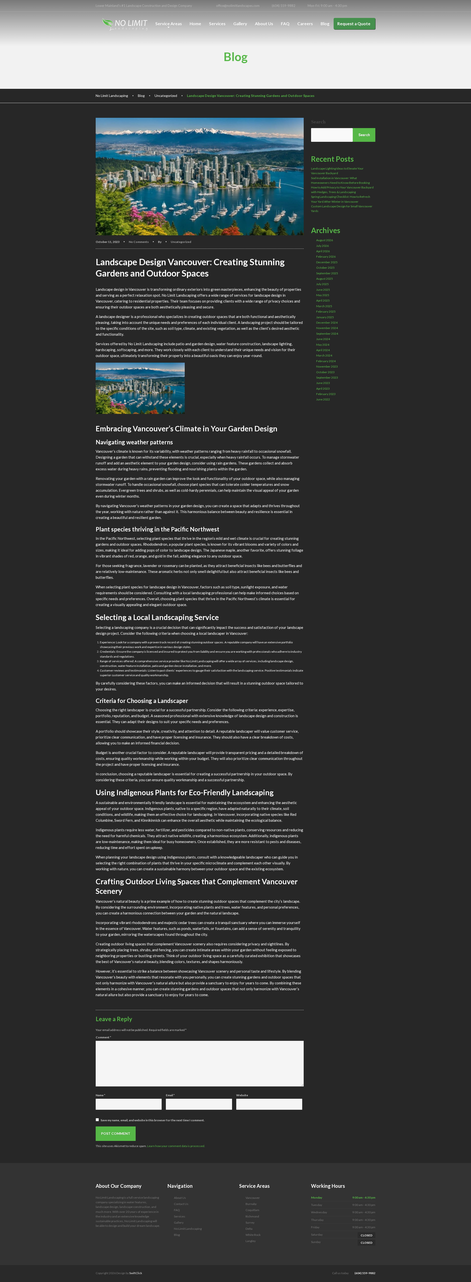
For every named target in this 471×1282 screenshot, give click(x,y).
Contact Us (181, 1204)
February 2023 (326, 394)
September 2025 (327, 273)
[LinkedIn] (362, 6)
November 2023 (327, 366)
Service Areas (168, 23)
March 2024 (324, 355)
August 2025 (324, 278)
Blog (325, 23)
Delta (249, 1228)
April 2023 (323, 388)
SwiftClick (135, 1273)
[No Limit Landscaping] (125, 24)
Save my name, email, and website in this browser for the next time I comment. (153, 1120)
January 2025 (325, 317)
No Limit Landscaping (188, 1228)
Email (170, 1095)
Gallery (240, 23)
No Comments (139, 242)
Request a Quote (353, 23)
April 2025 (323, 300)
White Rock (253, 1235)
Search (318, 121)
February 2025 (326, 311)
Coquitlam (252, 1210)
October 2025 (325, 267)
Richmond (252, 1216)
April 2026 (323, 251)
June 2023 (323, 383)
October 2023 (325, 372)
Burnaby (251, 1204)
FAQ (285, 23)
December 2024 (327, 322)
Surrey (250, 1222)
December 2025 (327, 262)
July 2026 (322, 246)
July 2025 (322, 284)
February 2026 (326, 256)
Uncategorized (181, 242)
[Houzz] (373, 6)
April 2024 (323, 350)
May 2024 (322, 344)
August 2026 (324, 240)
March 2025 (324, 306)
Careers (305, 23)
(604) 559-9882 (364, 1273)
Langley (251, 1241)
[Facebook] (356, 6)
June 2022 (323, 399)
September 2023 (327, 377)
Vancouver (253, 1198)
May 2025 (322, 295)
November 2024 (327, 328)
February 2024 (326, 361)
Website (242, 1095)
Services (217, 23)
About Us (264, 23)
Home (195, 23)
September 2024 (327, 333)
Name (100, 1095)
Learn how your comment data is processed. (176, 1146)
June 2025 (323, 289)
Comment (103, 1037)
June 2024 (323, 339)
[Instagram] (367, 6)
